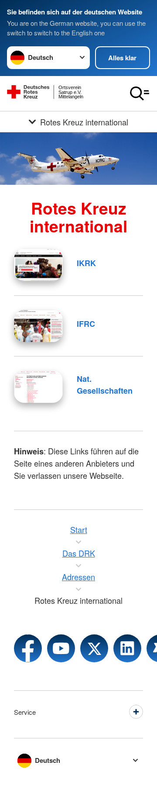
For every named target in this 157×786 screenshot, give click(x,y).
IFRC (86, 323)
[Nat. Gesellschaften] (38, 386)
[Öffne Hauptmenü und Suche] (139, 93)
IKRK (86, 263)
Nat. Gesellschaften (105, 384)
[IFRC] (38, 326)
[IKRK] (38, 265)
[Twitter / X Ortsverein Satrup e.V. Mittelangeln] (94, 648)
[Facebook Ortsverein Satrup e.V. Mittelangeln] (28, 648)
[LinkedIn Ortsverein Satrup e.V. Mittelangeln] (127, 648)
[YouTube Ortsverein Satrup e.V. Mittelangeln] (61, 648)
